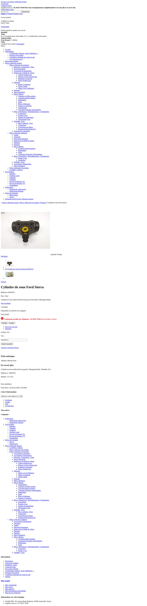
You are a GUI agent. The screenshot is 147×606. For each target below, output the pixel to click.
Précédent (4, 256)
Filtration (17, 82)
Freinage (17, 90)
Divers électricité (19, 69)
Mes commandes (11, 585)
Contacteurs (22, 114)
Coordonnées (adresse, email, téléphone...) (23, 53)
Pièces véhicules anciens (13, 63)
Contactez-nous (6, 6)
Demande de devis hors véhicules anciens (19, 199)
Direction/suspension (21, 139)
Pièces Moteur (18, 94)
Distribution (22, 100)
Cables (16, 135)
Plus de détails (6, 303)
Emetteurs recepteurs (25, 79)
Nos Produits (9, 172)
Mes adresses (9, 589)
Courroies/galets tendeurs (26, 98)
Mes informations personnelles (15, 591)
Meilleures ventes (11, 565)
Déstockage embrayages (17, 189)
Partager (4, 323)
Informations (9, 51)
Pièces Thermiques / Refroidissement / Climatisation (31, 112)
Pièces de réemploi (11, 193)
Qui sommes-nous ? (16, 59)
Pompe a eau (22, 158)
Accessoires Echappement (23, 71)
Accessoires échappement (22, 164)
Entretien (12, 178)
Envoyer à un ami (11, 327)
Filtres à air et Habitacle (26, 88)
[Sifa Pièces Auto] (7, 9)
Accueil (7, 49)
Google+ (11, 323)
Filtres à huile (22, 86)
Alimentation (22, 108)
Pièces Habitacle (19, 92)
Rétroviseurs (13, 195)
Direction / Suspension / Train (24, 67)
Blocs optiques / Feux (25, 123)
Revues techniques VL (17, 181)
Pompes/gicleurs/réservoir (27, 129)
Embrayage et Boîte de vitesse (24, 73)
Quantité (4, 340)
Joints (20, 102)
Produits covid (14, 176)
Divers (11, 197)
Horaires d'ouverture (16, 55)
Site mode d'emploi (11, 61)
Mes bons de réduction (13, 593)
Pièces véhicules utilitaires (18, 133)
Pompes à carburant (24, 106)
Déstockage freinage (16, 191)
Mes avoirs (9, 587)
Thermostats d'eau (24, 119)
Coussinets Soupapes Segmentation (30, 154)
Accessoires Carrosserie (22, 131)
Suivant (3, 282)
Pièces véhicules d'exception (19, 168)
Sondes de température (25, 117)
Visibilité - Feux (19, 121)
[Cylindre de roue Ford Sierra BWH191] (9, 267)
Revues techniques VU (17, 183)
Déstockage (9, 187)
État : (3, 296)
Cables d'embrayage (25, 75)
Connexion (4, 4)
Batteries (12, 174)
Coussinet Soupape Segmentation (29, 110)
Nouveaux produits (11, 563)
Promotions (9, 561)
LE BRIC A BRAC (16, 170)
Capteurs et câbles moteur (27, 96)
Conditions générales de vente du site (22, 57)
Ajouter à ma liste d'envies (10, 348)
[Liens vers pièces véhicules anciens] (13, 2)
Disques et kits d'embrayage (27, 77)
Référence (4, 292)
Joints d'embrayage (24, 81)
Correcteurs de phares (25, 127)
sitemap (7, 577)
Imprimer (8, 329)
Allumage (17, 137)
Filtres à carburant (24, 84)
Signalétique (13, 185)
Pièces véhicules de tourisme (19, 65)
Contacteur (22, 160)
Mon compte (5, 581)
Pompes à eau (22, 115)
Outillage (12, 180)
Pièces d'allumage (24, 104)
